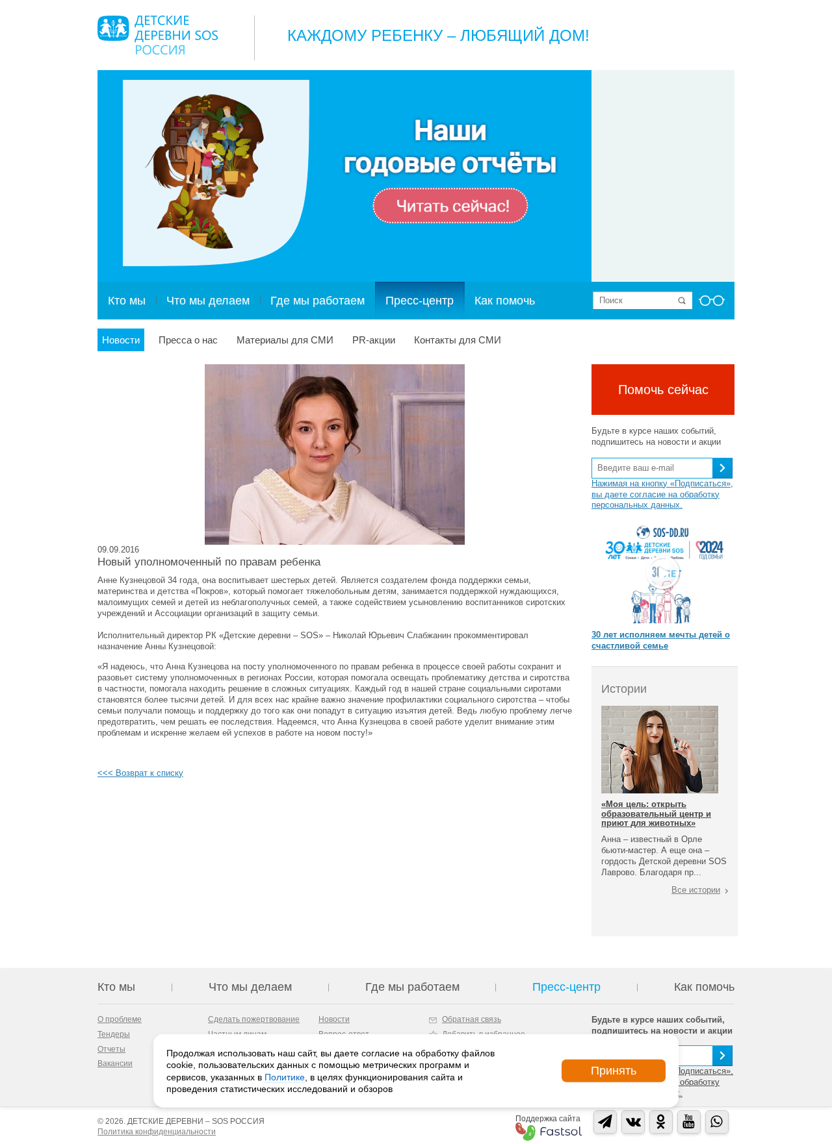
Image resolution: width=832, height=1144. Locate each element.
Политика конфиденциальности (157, 1131)
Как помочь (504, 300)
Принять (613, 1070)
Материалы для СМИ (285, 339)
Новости (121, 339)
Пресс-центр (419, 300)
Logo (158, 35)
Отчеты (111, 1049)
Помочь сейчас (663, 389)
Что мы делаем (208, 300)
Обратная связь (471, 1019)
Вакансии (115, 1063)
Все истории (695, 890)
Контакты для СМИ (457, 339)
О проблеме (120, 1019)
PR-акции (373, 339)
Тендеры (114, 1034)
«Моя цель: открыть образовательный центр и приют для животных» (656, 813)
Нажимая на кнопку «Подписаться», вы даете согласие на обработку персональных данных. (662, 494)
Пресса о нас (188, 339)
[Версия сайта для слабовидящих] (712, 304)
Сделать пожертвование (254, 1019)
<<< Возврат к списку (140, 773)
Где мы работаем (317, 300)
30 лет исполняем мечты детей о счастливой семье (661, 640)
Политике (285, 1076)
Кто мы (127, 300)
